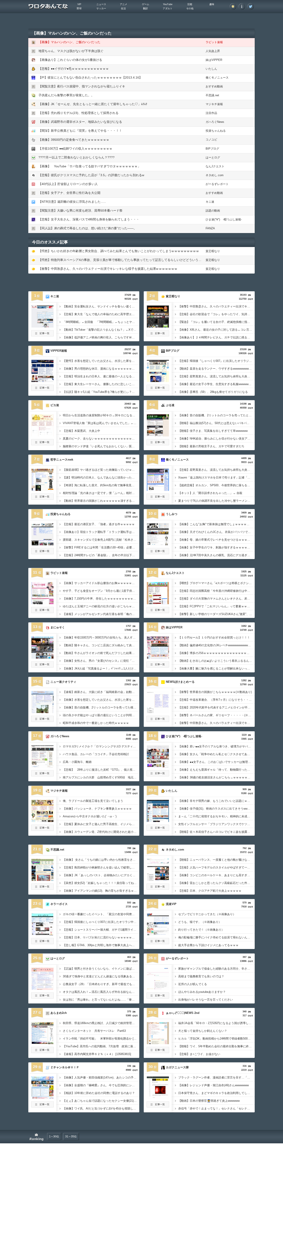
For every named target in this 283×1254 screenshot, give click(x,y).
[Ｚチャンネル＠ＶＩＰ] (42, 1097)
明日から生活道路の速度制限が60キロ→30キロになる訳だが (101, 415)
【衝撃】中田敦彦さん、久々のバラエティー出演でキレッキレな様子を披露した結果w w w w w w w (107, 268)
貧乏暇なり (213, 251)
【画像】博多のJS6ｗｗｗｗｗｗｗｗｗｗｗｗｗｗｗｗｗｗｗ (216, 653)
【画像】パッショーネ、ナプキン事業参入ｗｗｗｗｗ (97, 808)
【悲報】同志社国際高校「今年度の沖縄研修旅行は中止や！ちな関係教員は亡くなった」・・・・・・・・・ (216, 590)
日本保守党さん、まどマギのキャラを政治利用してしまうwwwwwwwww (216, 1093)
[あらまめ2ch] (42, 1042)
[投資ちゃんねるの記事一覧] (42, 552)
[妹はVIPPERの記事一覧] (158, 666)
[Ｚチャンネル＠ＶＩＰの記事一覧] (42, 1106)
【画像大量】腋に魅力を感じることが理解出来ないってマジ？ (216, 668)
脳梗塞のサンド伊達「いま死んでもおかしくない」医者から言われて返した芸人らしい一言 (101, 446)
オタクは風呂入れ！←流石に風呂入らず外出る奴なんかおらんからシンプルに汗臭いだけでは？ (101, 992)
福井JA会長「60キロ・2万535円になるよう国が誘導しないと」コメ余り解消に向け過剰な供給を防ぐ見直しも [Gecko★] (216, 1023)
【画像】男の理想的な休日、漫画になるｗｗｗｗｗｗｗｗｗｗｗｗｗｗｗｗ (101, 368)
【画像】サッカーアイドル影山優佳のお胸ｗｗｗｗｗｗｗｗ (101, 583)
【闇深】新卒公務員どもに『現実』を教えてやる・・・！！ (80, 130)
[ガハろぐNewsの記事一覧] (42, 775)
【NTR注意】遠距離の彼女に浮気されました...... (72, 201)
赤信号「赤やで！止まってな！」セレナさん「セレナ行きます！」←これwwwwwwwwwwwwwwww (216, 1108)
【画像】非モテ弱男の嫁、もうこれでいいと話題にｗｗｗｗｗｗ (216, 801)
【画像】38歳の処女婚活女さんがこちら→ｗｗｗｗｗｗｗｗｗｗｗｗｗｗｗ (216, 777)
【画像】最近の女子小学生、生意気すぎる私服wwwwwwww (216, 384)
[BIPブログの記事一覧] (158, 389)
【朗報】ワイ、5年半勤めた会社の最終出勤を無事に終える (216, 1046)
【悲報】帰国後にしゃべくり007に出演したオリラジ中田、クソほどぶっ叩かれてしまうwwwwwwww (101, 922)
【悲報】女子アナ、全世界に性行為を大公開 (69, 193)
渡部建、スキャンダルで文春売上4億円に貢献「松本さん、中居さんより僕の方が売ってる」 (101, 539)
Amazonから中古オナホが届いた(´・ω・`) (90, 816)
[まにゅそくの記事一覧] (42, 666)
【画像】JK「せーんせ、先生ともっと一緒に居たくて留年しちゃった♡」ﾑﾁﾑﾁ (92, 104)
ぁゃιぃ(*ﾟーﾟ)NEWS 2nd (182, 1012)
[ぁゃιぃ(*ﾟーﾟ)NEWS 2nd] (158, 1042)
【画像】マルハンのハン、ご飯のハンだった (69, 42)
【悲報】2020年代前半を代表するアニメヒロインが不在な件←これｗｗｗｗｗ (216, 707)
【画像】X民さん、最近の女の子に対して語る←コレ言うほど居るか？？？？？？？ (216, 329)
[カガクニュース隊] (158, 1097)
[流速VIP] (158, 934)
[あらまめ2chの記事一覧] (42, 1051)
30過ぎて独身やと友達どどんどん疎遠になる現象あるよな (100, 976)
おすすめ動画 (214, 86)
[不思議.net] (42, 879)
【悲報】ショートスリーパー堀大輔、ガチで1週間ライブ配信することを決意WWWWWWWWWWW (101, 929)
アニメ (123, 4)
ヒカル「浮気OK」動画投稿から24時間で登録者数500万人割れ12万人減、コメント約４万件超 (216, 1038)
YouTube (167, 4)
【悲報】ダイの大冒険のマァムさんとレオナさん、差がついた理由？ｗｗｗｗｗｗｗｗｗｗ (216, 598)
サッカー (101, 8)
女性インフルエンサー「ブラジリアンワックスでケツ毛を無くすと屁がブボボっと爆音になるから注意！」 (216, 824)
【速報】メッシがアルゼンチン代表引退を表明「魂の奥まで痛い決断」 (101, 614)
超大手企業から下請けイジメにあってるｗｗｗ (208, 945)
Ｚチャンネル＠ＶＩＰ (64, 1067)
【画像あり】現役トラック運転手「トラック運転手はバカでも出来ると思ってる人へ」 (101, 532)
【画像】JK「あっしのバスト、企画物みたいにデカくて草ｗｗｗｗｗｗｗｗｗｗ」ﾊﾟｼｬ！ (101, 875)
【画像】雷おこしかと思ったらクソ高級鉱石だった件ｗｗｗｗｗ (216, 883)
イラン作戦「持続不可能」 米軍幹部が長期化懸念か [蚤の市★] (101, 1038)
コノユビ (211, 139)
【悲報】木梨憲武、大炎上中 (81, 430)
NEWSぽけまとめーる (180, 681)
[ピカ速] (42, 435)
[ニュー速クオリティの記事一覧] (42, 720)
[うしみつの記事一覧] (158, 552)
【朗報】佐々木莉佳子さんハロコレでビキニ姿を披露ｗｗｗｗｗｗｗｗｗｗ (216, 831)
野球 (79, 8)
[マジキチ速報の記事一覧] (42, 829)
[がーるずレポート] (158, 988)
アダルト (167, 8)
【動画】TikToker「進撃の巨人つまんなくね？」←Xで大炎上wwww (101, 329)
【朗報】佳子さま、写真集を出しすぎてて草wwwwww (213, 430)
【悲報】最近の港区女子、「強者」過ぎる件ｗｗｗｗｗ (99, 524)
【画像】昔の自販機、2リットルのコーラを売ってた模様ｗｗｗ (101, 707)
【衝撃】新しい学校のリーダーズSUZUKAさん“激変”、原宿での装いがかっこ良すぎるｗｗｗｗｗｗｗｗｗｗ (216, 614)
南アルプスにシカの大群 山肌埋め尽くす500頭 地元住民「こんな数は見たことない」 (101, 777)
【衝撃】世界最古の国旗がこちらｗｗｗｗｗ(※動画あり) (215, 692)
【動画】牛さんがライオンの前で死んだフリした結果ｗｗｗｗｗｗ (101, 653)
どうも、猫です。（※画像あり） (199, 922)
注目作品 (211, 113)
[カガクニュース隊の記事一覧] (158, 1106)
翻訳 (145, 8)
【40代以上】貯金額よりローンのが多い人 (68, 184)
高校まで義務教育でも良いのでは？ (201, 976)
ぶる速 (170, 405)
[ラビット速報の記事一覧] (42, 611)
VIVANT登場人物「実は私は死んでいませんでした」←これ (101, 423)
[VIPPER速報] (42, 380)
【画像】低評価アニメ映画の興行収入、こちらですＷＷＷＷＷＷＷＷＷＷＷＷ (101, 337)
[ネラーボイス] (42, 934)
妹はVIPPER (214, 60)
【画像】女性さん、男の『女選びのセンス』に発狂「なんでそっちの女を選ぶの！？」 (101, 660)
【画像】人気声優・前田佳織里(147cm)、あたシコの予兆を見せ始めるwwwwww (101, 1077)
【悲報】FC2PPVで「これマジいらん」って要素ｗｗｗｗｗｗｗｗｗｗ (216, 606)
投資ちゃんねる (216, 130)
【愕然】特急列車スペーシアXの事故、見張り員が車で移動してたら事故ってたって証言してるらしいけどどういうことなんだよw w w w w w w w (139, 260)
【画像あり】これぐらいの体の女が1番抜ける (70, 60)
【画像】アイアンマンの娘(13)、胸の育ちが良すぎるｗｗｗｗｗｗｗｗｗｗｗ (101, 890)
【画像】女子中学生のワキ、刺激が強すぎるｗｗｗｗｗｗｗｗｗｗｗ (216, 547)
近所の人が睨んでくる (192, 984)
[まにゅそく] (42, 657)
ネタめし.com (215, 175)
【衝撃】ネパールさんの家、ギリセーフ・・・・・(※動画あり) (216, 715)
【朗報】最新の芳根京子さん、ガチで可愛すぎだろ (211, 446)
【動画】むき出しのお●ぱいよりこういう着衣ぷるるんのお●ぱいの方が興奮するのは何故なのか (216, 660)
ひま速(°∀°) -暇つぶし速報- (224, 219)
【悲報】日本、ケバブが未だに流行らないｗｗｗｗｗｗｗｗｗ (101, 937)
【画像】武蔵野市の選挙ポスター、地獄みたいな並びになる (80, 121)
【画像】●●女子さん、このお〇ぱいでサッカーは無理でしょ (216, 762)
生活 (123, 8)
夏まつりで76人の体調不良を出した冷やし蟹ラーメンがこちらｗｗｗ (216, 500)
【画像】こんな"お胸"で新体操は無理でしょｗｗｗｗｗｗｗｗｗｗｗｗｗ (216, 524)
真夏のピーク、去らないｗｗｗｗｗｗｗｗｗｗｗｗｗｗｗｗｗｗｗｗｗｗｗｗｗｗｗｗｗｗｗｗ (101, 438)
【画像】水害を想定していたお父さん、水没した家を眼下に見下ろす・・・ (101, 699)
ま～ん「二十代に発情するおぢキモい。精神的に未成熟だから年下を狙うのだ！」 (216, 816)
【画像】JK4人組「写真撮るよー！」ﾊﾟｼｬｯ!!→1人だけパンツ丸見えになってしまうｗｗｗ (101, 668)
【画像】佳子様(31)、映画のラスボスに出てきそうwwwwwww (216, 808)
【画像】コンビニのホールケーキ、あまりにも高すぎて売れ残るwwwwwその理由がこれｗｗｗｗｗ (216, 875)
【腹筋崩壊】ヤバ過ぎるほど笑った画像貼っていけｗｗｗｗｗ (101, 469)
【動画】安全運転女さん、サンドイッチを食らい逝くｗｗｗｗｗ (101, 306)
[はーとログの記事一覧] (42, 997)
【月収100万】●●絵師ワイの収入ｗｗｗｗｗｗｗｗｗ (75, 148)
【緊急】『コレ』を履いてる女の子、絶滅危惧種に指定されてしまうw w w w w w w (216, 322)
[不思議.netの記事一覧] (42, 888)
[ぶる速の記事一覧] (158, 444)
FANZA (210, 228)
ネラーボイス (59, 904)
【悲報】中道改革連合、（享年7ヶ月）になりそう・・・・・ (216, 699)
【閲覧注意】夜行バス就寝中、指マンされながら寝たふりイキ (81, 86)
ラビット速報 (214, 42)
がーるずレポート (217, 184)
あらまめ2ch (58, 1012)
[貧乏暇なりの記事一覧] (158, 335)
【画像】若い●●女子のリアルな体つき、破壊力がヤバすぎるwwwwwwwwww (216, 746)
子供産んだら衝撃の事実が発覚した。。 (66, 95)
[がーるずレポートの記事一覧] (158, 997)
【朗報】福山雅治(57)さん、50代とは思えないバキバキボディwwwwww (216, 423)
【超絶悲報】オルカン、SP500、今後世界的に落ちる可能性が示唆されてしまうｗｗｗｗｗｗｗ (216, 485)
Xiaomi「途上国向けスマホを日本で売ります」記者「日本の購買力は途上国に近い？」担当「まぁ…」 (216, 477)
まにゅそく (57, 627)
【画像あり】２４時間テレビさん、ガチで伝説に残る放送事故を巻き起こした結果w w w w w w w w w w (216, 337)
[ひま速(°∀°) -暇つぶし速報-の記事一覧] (158, 775)
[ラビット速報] (42, 602)
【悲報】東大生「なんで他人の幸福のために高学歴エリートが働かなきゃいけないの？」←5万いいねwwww (101, 314)
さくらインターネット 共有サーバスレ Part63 (94, 1030)
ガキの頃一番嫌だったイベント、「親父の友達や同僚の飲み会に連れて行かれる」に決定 (101, 914)
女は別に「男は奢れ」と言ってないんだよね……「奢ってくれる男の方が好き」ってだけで (101, 999)
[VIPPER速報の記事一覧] (42, 389)
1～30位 (54, 1136)
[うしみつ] (158, 544)
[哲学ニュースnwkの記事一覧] (42, 498)
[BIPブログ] (158, 380)
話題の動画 (213, 210)
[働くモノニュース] (158, 489)
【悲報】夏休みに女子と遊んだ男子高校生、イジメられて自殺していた (101, 824)
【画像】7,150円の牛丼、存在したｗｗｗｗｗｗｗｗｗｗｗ (101, 598)
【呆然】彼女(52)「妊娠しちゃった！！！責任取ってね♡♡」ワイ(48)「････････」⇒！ (101, 883)
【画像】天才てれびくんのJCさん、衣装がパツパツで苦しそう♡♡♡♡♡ (216, 532)
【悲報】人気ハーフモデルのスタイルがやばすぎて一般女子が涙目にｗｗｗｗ (216, 867)
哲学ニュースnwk (61, 459)
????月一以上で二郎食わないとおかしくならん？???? (76, 157)
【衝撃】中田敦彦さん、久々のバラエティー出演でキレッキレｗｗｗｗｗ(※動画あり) (216, 723)
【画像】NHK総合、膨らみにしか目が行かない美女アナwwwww (216, 438)
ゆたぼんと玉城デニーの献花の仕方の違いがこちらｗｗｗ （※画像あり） (101, 606)
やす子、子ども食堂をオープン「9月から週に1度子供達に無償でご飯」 (101, 590)
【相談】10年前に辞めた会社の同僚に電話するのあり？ (99, 1093)
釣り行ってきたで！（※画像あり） (201, 929)
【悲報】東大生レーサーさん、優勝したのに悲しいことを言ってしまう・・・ (101, 384)
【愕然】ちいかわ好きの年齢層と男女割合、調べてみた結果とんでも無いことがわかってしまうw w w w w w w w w (118, 251)
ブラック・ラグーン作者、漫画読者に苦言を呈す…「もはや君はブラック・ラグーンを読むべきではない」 (216, 1077)
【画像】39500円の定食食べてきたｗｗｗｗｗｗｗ (73, 139)
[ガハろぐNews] (42, 766)
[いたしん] (158, 820)
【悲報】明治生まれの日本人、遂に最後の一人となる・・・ (101, 376)
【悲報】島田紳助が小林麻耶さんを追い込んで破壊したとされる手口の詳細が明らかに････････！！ (101, 867)
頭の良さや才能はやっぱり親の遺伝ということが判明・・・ (101, 715)
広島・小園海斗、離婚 (77, 762)
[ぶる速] (158, 435)
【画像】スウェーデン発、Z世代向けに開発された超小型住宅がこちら (101, 831)
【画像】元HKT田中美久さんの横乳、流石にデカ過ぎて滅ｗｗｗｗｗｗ (216, 555)
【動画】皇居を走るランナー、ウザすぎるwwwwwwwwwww (216, 368)
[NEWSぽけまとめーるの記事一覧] (158, 720)
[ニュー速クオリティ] (42, 711)
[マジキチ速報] (42, 820)
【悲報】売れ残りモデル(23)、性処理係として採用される (78, 113)
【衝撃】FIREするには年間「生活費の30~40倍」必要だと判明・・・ (101, 547)
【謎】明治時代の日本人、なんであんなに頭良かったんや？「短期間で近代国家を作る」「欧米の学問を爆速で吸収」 (101, 477)
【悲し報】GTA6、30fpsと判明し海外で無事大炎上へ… (99, 945)
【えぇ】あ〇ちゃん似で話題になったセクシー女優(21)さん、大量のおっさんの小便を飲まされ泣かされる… (101, 1100)
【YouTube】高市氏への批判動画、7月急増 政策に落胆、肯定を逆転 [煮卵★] (101, 1046)
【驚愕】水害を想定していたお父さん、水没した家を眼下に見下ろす (101, 361)
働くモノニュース (217, 77)
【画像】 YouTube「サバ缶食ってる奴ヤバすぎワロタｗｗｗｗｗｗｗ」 (89, 166)
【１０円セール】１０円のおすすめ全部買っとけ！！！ (214, 637)
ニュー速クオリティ (63, 681)
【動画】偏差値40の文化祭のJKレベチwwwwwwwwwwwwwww (216, 645)
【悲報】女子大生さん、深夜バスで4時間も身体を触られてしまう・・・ (88, 219)
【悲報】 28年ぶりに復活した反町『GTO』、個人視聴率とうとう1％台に (101, 769)
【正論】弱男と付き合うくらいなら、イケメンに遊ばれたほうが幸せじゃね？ (101, 968)
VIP (79, 4)
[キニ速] (42, 326)
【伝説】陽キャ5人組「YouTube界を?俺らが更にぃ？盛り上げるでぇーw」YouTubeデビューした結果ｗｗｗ (101, 392)
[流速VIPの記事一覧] (158, 942)
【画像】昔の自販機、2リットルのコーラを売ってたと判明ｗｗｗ (216, 415)
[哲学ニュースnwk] (42, 489)
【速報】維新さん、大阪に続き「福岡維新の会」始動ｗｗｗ (101, 692)
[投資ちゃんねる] (42, 544)
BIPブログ (212, 148)
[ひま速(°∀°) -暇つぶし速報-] (158, 766)
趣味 (211, 4)
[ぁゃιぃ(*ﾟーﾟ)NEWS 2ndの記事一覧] (158, 1051)
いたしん (211, 68)
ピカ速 (54, 405)
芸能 (189, 4)
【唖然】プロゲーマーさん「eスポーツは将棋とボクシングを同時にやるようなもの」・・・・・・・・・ (216, 583)
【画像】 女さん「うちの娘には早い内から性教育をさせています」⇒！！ (101, 859)
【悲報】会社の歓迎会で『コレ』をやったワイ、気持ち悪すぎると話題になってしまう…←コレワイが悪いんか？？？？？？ (216, 314)
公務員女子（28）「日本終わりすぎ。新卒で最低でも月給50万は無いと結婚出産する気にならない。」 (101, 984)
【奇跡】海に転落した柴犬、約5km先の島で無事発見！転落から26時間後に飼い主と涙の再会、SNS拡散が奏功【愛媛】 (101, 485)
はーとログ (213, 157)
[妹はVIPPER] (158, 657)
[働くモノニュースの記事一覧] (158, 498)
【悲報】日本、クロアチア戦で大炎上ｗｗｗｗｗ (209, 890)
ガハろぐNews (215, 121)
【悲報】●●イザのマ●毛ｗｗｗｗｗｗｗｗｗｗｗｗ (73, 68)
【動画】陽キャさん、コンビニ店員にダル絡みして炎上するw (101, 645)
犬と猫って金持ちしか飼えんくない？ (202, 1030)
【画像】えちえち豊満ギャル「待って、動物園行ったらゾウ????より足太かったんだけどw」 (216, 769)
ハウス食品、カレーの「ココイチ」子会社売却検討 (96, 754)
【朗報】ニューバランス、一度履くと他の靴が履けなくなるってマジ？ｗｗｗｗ (216, 859)
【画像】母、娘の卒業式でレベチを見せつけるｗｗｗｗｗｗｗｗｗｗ (216, 539)
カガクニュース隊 (177, 1067)
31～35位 (71, 1136)
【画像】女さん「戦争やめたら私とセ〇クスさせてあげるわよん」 (216, 754)
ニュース (101, 4)
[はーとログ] (42, 988)
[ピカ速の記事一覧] (42, 444)
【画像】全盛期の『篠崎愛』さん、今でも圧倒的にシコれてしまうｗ (101, 1085)
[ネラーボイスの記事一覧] (42, 942)
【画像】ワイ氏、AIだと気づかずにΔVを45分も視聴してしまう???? (101, 1108)
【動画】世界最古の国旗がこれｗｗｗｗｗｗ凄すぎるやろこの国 (101, 500)
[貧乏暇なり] (158, 326)
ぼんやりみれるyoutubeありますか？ (202, 992)
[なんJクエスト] (158, 602)
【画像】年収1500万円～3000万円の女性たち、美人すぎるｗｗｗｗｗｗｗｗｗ (101, 637)
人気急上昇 (213, 51)
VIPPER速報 (58, 350)
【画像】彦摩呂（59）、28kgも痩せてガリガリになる (213, 392)
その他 (189, 8)
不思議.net (212, 95)
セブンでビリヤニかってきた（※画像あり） (207, 914)
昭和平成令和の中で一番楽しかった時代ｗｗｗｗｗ (96, 723)
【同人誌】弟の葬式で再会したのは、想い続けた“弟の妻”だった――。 (87, 228)
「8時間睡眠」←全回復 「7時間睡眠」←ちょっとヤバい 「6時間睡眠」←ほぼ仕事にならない (101, 322)
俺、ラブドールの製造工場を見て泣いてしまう (93, 801)
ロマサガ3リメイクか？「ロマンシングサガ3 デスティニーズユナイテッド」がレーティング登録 (101, 746)
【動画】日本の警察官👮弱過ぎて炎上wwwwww (209, 1100)
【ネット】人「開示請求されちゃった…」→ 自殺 (210, 493)
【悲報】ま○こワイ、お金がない (199, 1054)
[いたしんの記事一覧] (158, 829)
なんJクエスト (215, 166)
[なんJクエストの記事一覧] (158, 611)
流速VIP (171, 904)
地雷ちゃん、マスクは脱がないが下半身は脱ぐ (70, 51)
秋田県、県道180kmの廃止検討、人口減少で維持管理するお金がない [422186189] (101, 1023)
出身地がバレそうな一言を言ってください (205, 999)
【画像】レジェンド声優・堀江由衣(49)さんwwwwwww (213, 1085)
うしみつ (171, 514)
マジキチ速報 (214, 104)
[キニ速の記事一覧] (42, 335)
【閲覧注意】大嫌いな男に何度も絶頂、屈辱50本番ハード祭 (80, 210)
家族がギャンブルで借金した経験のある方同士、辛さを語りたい (216, 968)
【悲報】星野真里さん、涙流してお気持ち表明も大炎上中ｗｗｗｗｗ (216, 469)
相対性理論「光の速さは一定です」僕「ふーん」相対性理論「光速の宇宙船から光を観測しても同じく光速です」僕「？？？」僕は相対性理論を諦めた (101, 493)
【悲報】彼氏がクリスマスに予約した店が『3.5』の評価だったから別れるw (91, 175)
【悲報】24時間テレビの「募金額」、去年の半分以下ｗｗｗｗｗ (101, 555)
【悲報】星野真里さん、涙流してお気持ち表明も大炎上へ (215, 376)
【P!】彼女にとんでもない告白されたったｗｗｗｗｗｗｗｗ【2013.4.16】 (90, 77)
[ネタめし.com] (158, 879)
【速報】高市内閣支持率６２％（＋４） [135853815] (97, 1054)
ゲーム (145, 4)
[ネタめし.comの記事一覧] (158, 888)
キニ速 (210, 201)
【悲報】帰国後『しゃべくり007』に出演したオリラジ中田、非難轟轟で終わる (216, 361)
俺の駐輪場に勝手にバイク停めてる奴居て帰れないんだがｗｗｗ (216, 937)
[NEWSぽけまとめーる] (158, 711)
